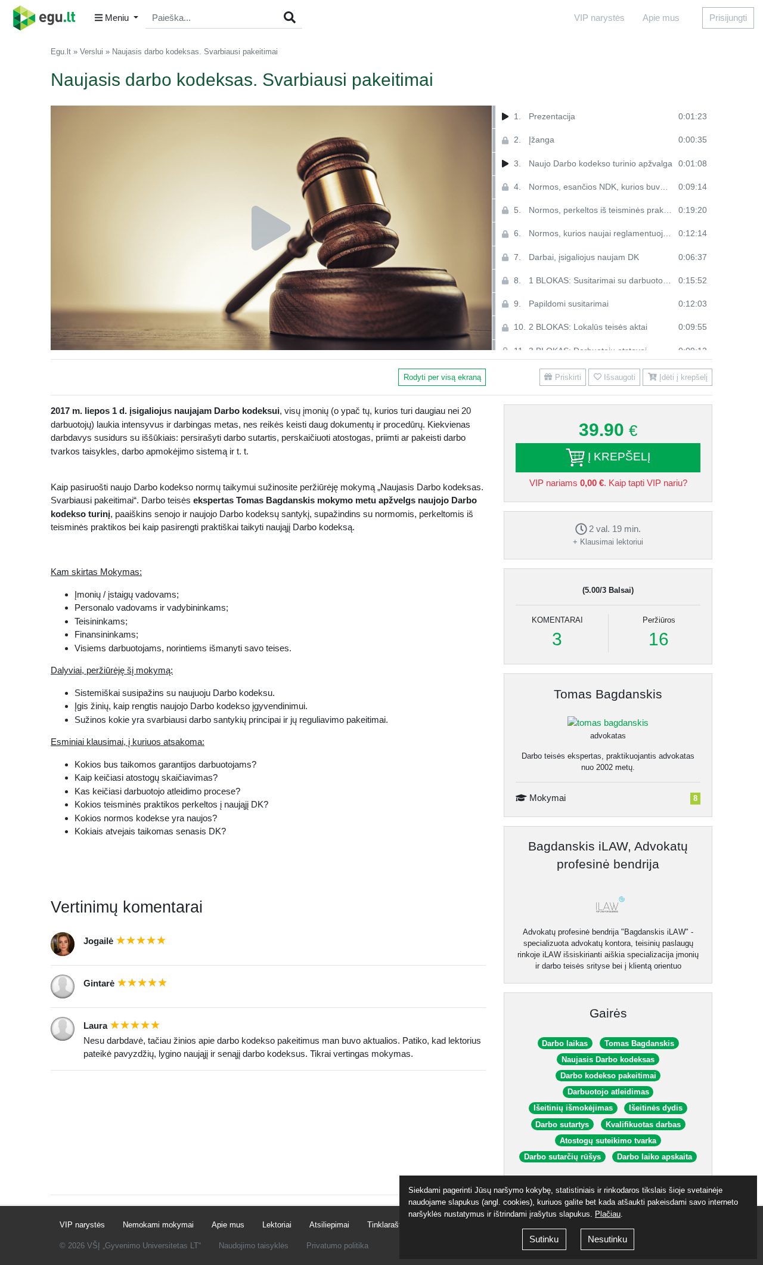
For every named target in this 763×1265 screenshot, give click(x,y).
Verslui (91, 51)
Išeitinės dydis (656, 1107)
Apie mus (661, 18)
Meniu (117, 18)
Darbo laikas (565, 1043)
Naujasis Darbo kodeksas (608, 1059)
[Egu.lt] (48, 18)
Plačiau (608, 1214)
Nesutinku (607, 1239)
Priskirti (567, 377)
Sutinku (544, 1239)
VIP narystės (599, 18)
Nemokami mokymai (158, 1224)
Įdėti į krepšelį (682, 377)
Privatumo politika (337, 1245)
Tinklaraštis (387, 1224)
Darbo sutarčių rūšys (562, 1156)
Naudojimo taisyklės (254, 1245)
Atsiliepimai (329, 1224)
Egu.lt (61, 51)
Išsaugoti (618, 377)
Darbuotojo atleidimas (608, 1091)
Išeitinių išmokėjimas (573, 1107)
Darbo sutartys (562, 1124)
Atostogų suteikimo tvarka (608, 1140)
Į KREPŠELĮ (617, 456)
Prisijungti (728, 18)
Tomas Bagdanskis (608, 694)
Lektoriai (276, 1224)
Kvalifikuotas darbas (643, 1124)
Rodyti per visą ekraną (442, 377)
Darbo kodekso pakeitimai (608, 1075)
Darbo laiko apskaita (654, 1156)
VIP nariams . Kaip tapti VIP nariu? (608, 483)
